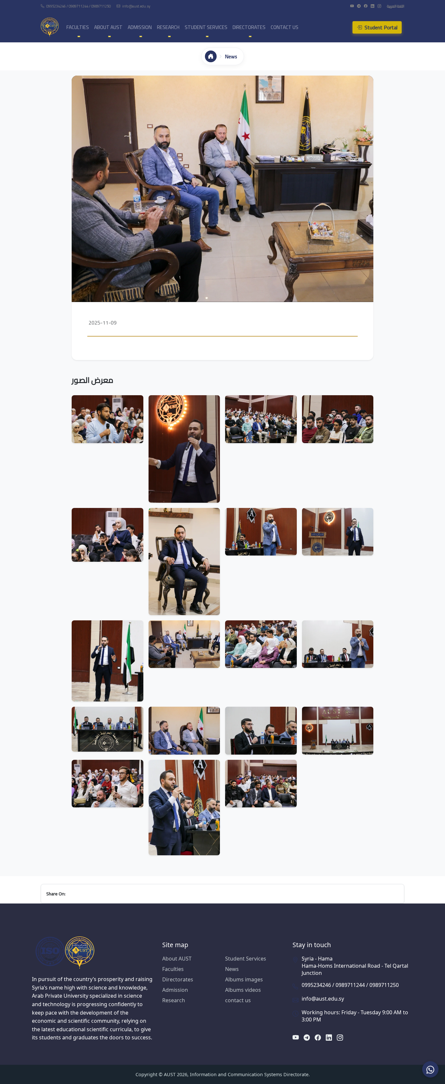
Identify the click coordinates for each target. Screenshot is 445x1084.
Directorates (177, 979)
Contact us (284, 27)
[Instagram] (380, 6)
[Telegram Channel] (359, 6)
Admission (175, 989)
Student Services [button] (206, 27)
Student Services (245, 958)
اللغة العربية (395, 6)
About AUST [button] (108, 27)
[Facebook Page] (366, 6)
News (232, 969)
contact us (238, 1000)
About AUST (177, 958)
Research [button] (168, 27)
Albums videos (243, 989)
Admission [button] (140, 27)
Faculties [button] (77, 27)
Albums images (244, 979)
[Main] (211, 56)
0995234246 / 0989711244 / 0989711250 (78, 6)
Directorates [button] (249, 27)
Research (173, 1000)
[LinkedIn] (373, 6)
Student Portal (380, 27)
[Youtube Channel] (352, 6)
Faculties (173, 969)
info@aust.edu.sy (136, 6)
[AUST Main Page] (92, 952)
